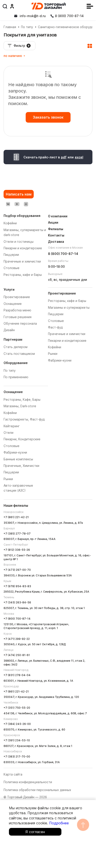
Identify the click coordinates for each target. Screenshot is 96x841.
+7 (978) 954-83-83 (17, 586)
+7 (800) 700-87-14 (17, 618)
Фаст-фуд (55, 327)
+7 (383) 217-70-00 (17, 756)
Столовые (11, 446)
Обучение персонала (20, 323)
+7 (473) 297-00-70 (17, 569)
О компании (57, 216)
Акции (53, 222)
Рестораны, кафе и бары (67, 301)
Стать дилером (15, 347)
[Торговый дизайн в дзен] (26, 204)
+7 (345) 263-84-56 (17, 602)
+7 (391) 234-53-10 (17, 740)
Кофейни (10, 413)
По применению (16, 377)
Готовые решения (17, 317)
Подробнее (59, 823)
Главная (10, 27)
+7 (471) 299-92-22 (17, 639)
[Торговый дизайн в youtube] (17, 204)
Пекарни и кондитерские (67, 340)
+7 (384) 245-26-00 (17, 724)
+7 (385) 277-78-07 (17, 533)
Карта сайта (13, 774)
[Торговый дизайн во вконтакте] (8, 204)
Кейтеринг (12, 426)
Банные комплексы (18, 459)
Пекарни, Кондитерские (22, 439)
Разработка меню (17, 310)
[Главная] (48, 6)
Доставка (56, 241)
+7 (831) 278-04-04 (17, 675)
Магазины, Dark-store (20, 406)
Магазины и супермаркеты (69, 307)
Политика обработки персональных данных (37, 790)
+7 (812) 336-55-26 (17, 549)
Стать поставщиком (19, 353)
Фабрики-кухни (15, 452)
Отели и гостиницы (18, 241)
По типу (27, 27)
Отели (8, 432)
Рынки (8, 479)
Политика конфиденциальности (28, 782)
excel (79, 157)
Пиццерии (11, 472)
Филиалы (55, 229)
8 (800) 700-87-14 (63, 254)
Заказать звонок (48, 117)
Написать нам (18, 194)
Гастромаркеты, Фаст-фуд (24, 419)
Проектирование (17, 297)
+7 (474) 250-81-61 (17, 655)
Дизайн (9, 330)
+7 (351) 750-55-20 (17, 707)
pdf (64, 157)
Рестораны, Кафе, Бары (22, 399)
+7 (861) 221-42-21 (16, 517)
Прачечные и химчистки (66, 334)
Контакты (56, 235)
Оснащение (13, 304)
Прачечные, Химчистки (21, 466)
